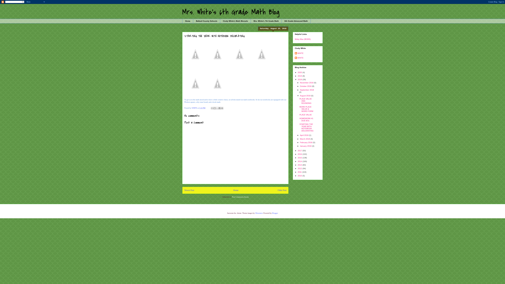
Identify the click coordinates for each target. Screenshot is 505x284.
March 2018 (305, 139)
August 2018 (305, 96)
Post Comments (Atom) (240, 197)
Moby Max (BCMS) (303, 39)
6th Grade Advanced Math (296, 21)
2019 (300, 76)
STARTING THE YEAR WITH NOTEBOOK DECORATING (306, 127)
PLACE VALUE (305, 115)
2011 (300, 172)
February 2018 (306, 142)
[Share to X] (217, 108)
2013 (300, 165)
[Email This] (212, 108)
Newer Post (189, 190)
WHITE (300, 53)
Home (187, 21)
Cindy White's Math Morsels (235, 21)
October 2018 (306, 86)
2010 (300, 176)
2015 (300, 158)
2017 (300, 151)
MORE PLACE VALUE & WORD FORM (306, 109)
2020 (300, 72)
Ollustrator (259, 213)
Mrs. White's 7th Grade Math (266, 21)
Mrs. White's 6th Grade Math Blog (230, 12)
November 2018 (307, 83)
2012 (300, 168)
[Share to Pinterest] (222, 108)
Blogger (275, 213)
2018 (300, 79)
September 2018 (307, 90)
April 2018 (304, 135)
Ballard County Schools (206, 21)
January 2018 (306, 146)
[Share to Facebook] (219, 108)
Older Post (282, 190)
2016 (300, 154)
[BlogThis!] (214, 108)
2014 (300, 161)
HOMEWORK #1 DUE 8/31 (306, 119)
